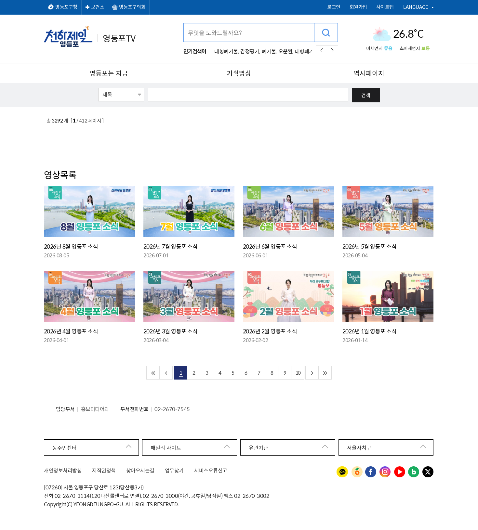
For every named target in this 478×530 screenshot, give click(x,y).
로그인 (333, 7)
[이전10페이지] (166, 373)
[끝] (325, 373)
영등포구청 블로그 (414, 472)
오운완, (285, 51)
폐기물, (269, 51)
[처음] (153, 373)
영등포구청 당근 (357, 472)
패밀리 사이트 (166, 447)
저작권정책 (104, 470)
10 (298, 372)
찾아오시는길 (140, 470)
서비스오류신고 (210, 470)
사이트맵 (385, 7)
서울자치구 (359, 447)
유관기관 (258, 447)
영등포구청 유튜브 (399, 472)
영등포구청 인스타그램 (385, 472)
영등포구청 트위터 (428, 472)
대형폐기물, (226, 51)
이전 (321, 50)
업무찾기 (174, 470)
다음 (332, 50)
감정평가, (250, 51)
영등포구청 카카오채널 (342, 472)
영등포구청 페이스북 (371, 472)
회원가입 (358, 7)
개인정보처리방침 (63, 470)
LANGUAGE (415, 6)
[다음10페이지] (312, 373)
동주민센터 (64, 447)
